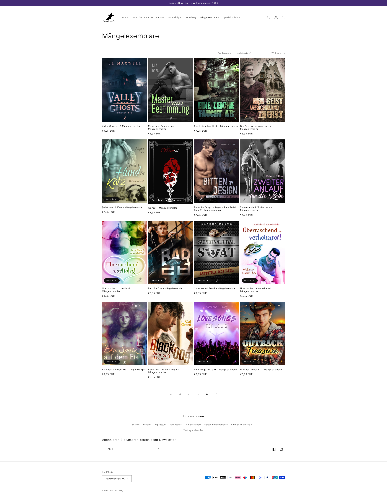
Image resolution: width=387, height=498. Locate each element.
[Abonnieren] (158, 449)
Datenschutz (175, 424)
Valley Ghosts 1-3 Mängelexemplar (121, 126)
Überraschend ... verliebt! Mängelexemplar (116, 289)
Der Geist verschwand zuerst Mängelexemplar (256, 127)
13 (207, 393)
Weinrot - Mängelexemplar (162, 208)
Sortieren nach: (226, 53)
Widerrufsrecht (193, 424)
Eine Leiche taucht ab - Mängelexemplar (216, 126)
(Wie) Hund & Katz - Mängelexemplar (122, 207)
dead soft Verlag (116, 490)
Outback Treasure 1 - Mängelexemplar (261, 369)
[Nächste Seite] (216, 393)
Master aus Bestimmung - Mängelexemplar (162, 127)
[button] (142, 17)
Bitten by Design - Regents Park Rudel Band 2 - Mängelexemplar (215, 208)
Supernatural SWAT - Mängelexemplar (215, 288)
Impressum (160, 424)
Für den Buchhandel (241, 424)
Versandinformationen (216, 424)
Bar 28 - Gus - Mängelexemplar (165, 288)
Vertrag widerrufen (193, 430)
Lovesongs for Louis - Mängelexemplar (215, 369)
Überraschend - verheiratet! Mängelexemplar (255, 289)
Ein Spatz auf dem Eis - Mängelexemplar (124, 369)
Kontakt (147, 424)
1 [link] (171, 393)
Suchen (136, 424)
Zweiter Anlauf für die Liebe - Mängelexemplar (256, 208)
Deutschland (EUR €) (115, 478)
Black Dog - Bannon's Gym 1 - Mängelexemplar (164, 371)
